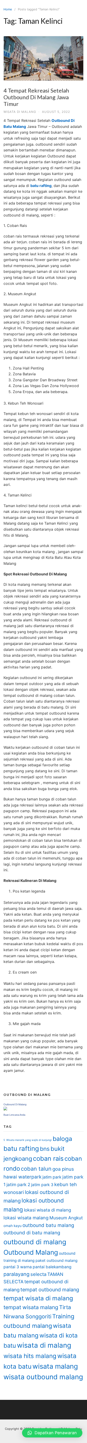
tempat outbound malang (49, 1290)
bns (45, 1148)
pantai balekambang (52, 1266)
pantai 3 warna (17, 1266)
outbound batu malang (48, 1225)
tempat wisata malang (30, 1307)
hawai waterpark (22, 1177)
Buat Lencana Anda (14, 1114)
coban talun (36, 1168)
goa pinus (63, 1169)
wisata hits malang (29, 1355)
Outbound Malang (30, 1252)
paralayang (16, 1274)
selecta (38, 1274)
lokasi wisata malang (25, 1218)
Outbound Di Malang (14, 1104)
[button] (52, 1432)
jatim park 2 (18, 1184)
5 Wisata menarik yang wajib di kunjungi (27, 1140)
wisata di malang (44, 1345)
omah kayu (12, 1226)
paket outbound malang (56, 1260)
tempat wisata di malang (38, 1298)
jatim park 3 (42, 1184)
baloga (62, 1138)
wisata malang (55, 1366)
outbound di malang (34, 1242)
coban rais (48, 1158)
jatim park (51, 1177)
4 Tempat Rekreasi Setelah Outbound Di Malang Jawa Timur (36, 97)
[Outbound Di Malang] (5, 1109)
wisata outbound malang (43, 1377)
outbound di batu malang (31, 1233)
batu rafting (21, 1148)
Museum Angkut (66, 1218)
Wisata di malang (19, 112)
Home (7, 9)
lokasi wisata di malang (47, 1210)
